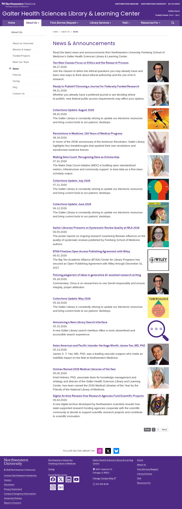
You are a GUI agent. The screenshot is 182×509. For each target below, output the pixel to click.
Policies (17, 75)
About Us (65, 32)
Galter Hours (174, 11)
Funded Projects (21, 55)
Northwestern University (153, 4)
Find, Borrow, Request (147, 469)
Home (11, 23)
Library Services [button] (99, 23)
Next (164, 430)
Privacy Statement (13, 489)
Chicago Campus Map (103, 478)
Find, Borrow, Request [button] (63, 23)
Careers (7, 480)
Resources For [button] (149, 23)
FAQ (15, 87)
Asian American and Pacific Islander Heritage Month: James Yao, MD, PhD (99, 345)
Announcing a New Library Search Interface (80, 322)
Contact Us (19, 93)
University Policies (13, 498)
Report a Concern (12, 502)
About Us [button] (31, 23)
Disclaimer (9, 484)
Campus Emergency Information (20, 493)
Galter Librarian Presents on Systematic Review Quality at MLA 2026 (96, 228)
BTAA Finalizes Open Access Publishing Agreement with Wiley (91, 251)
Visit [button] (125, 23)
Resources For (144, 482)
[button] (172, 23)
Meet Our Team (21, 62)
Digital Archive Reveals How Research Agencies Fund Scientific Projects (98, 396)
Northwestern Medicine (127, 4)
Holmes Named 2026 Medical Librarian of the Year (84, 369)
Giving (16, 81)
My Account (174, 4)
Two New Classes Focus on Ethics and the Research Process (91, 63)
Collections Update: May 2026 (72, 298)
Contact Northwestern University (20, 475)
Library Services (144, 473)
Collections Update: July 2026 (71, 180)
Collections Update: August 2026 (73, 110)
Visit (139, 478)
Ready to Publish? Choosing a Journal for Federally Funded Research (96, 86)
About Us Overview (23, 43)
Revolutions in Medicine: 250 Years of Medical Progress (87, 133)
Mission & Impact (22, 49)
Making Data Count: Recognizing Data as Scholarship (86, 157)
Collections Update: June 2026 (72, 204)
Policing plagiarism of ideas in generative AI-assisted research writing (97, 275)
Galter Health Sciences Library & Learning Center (71, 13)
